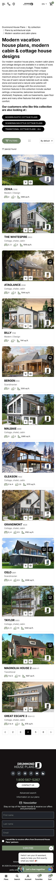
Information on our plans (28, 797)
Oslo (7, 572)
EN (43, 4)
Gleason (10, 476)
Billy (7, 332)
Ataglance (12, 284)
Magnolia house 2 (18, 668)
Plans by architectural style (18, 30)
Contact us (28, 785)
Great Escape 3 (15, 716)
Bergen (9, 380)
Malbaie (10, 428)
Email (6, 832)
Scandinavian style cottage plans (23, 123)
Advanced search (28, 793)
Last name (8, 824)
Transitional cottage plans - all (23, 129)
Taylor (9, 620)
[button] (50, 171)
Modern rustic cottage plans (21, 117)
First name (8, 815)
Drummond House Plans (13, 27)
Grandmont (13, 524)
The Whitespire (15, 237)
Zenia (8, 189)
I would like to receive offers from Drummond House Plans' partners (28, 840)
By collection (34, 27)
